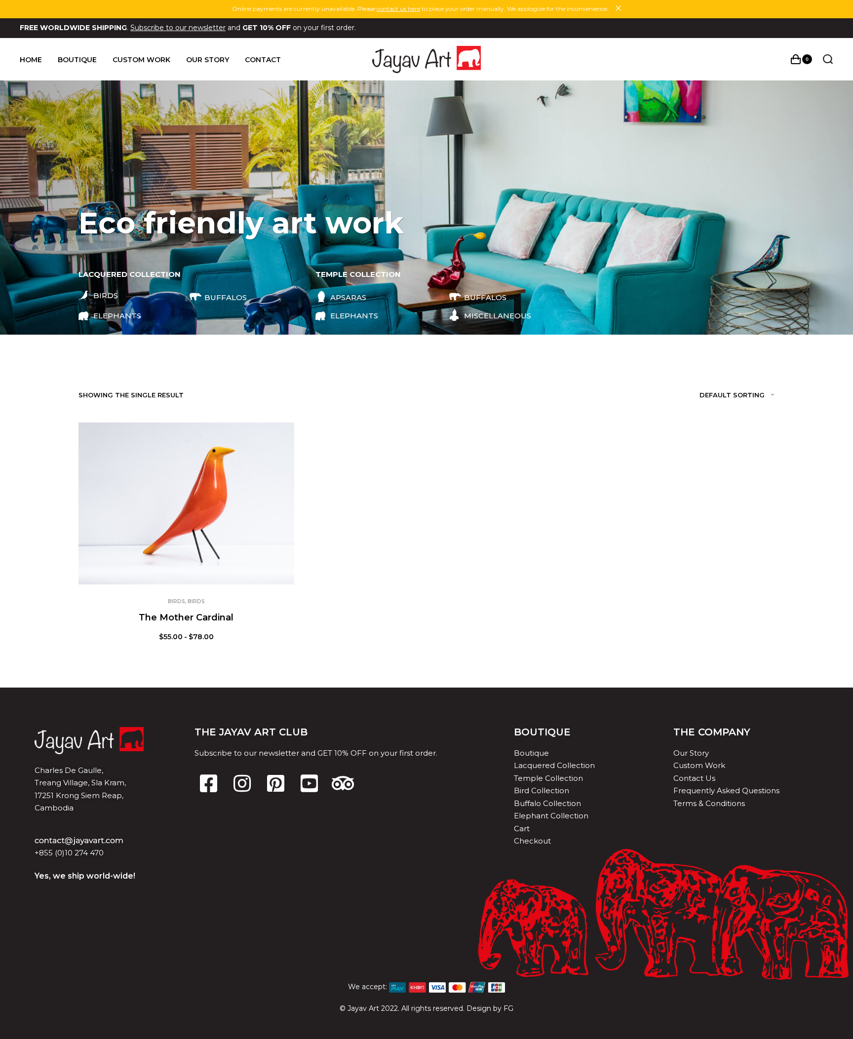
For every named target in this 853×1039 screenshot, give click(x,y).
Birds (176, 601)
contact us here (398, 8)
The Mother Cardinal (186, 617)
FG (508, 1008)
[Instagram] (242, 783)
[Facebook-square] (208, 783)
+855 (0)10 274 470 (69, 852)
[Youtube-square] (309, 783)
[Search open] (827, 59)
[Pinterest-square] (276, 783)
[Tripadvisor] (343, 783)
